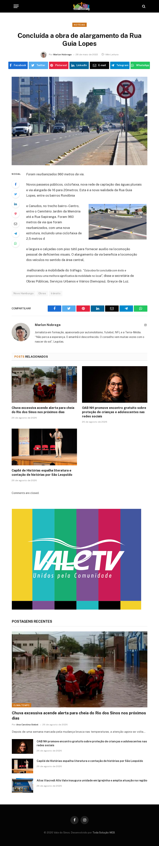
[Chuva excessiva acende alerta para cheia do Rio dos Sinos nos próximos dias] (44, 384)
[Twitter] (15, 194)
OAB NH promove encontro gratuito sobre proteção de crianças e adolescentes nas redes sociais (114, 412)
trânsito (55, 293)
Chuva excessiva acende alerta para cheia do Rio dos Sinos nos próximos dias (43, 410)
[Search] (143, 6)
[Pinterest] (15, 214)
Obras (42, 293)
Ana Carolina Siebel (27, 724)
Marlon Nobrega (62, 54)
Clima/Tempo (21, 705)
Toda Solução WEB (103, 832)
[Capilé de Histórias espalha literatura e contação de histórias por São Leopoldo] (44, 447)
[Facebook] (15, 184)
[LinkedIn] (15, 204)
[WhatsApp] (15, 243)
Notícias (79, 25)
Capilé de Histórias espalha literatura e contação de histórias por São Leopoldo (42, 473)
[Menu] (16, 6)
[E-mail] (15, 224)
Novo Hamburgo (24, 293)
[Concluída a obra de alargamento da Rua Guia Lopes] (79, 121)
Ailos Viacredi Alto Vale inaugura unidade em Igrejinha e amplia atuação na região (92, 780)
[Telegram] (15, 233)
